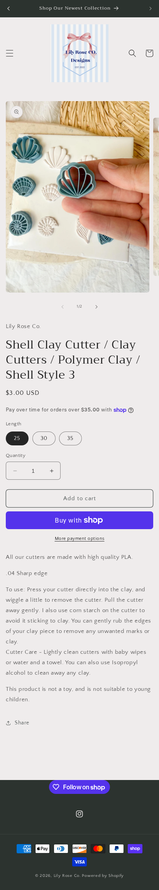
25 (17, 438)
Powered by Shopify (103, 875)
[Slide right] (96, 306)
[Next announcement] (150, 8)
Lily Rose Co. (67, 875)
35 (70, 438)
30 (44, 438)
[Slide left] (62, 306)
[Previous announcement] (8, 8)
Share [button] (22, 723)
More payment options (80, 538)
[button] (9, 53)
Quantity (15, 455)
